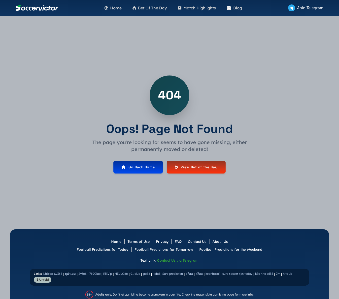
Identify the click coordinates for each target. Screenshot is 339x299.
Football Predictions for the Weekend (230, 249)
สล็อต (189, 273)
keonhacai (212, 273)
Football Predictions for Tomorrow (164, 249)
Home (116, 241)
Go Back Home (142, 167)
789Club (95, 273)
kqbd (156, 273)
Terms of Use (139, 241)
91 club (135, 273)
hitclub (287, 273)
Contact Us (197, 241)
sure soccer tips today (237, 273)
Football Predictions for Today (102, 249)
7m (278, 273)
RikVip (107, 273)
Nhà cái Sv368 (52, 273)
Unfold (43, 279)
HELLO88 (121, 273)
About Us (220, 241)
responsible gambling (211, 294)
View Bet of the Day (199, 167)
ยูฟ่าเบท (70, 273)
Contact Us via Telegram (178, 260)
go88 (146, 273)
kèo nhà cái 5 (264, 273)
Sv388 (82, 273)
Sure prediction (172, 273)
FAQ (178, 241)
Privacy (162, 241)
